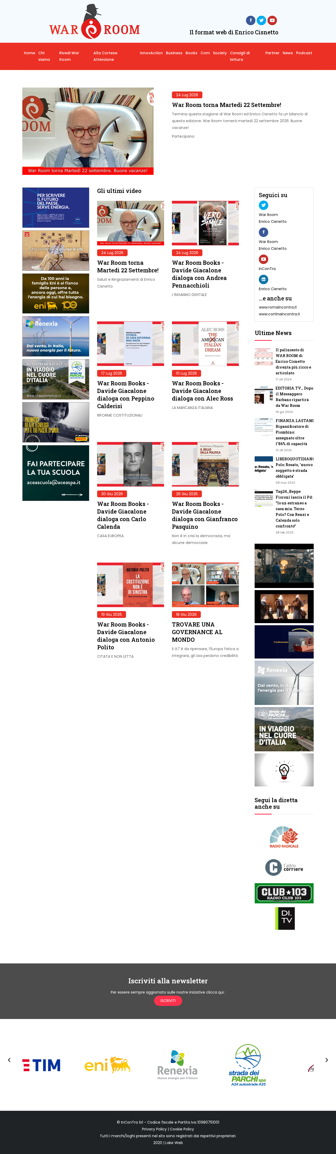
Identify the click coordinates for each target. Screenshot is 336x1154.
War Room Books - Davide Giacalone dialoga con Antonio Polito (126, 636)
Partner (272, 53)
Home (29, 53)
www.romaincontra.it (278, 307)
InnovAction (151, 53)
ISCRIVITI (168, 1000)
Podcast (304, 53)
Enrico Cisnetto (273, 221)
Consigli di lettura (240, 56)
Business (174, 53)
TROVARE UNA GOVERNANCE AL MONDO (197, 632)
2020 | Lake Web (168, 1142)
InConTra (267, 268)
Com (205, 53)
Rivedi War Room (69, 56)
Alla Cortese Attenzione (105, 56)
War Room (268, 214)
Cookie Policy (182, 1129)
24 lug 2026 (187, 95)
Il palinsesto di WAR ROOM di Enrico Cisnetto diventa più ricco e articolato (293, 361)
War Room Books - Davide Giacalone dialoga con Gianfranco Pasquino (205, 515)
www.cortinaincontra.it (279, 314)
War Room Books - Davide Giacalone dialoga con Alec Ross (202, 390)
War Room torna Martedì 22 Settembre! (226, 105)
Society (220, 53)
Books (191, 53)
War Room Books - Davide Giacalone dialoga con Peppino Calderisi (125, 394)
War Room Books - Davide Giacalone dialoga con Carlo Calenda (123, 515)
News (288, 53)
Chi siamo (44, 56)
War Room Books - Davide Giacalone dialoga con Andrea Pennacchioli (199, 274)
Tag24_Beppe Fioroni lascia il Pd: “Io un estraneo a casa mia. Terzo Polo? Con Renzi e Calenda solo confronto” (294, 509)
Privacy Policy (154, 1129)
